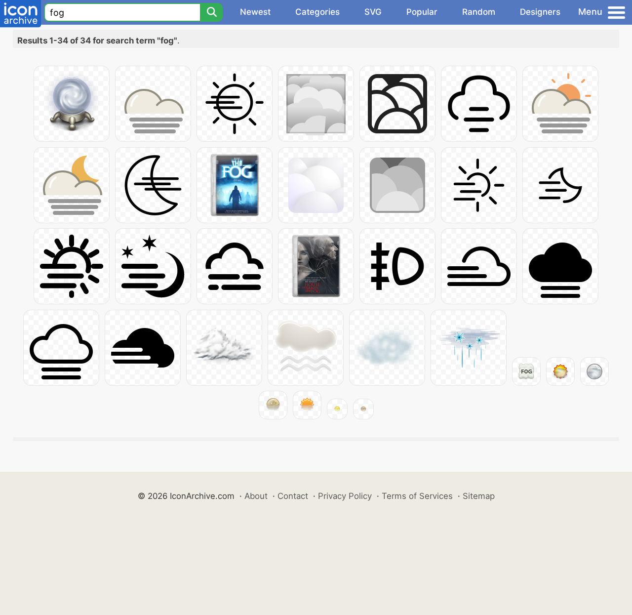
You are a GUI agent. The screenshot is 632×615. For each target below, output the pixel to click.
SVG (373, 12)
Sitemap (479, 496)
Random (478, 12)
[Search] (211, 12)
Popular (421, 12)
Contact (292, 496)
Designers (540, 12)
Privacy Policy (345, 496)
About (256, 496)
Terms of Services (417, 496)
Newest (255, 12)
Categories (317, 12)
